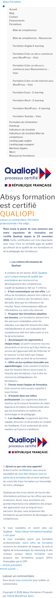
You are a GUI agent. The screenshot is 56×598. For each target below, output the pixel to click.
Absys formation (35, 554)
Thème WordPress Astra (20, 596)
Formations (15, 24)
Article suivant (9, 568)
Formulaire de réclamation (23, 122)
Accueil (13, 9)
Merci (12, 152)
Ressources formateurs (22, 155)
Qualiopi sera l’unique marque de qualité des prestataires (26, 276)
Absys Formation (12, 1)
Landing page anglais (20, 140)
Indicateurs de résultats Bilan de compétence (26, 135)
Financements (17, 20)
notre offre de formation (37, 542)
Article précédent (11, 565)
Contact (13, 16)
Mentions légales (18, 148)
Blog (11, 13)
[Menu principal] (4, 6)
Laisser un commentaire (13, 219)
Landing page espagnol (21, 144)
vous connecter (24, 580)
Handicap (14, 125)
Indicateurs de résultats (22, 129)
